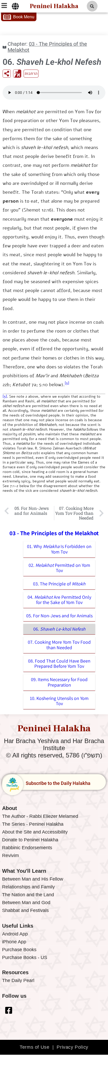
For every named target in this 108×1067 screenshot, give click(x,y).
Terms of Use (34, 1047)
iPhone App (14, 941)
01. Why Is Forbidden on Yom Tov (59, 549)
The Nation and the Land (28, 894)
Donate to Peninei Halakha (30, 839)
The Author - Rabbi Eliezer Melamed (40, 816)
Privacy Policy (72, 1047)
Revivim (10, 855)
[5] (67, 383)
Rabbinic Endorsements (27, 847)
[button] (92, 6)
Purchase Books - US (24, 957)
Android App (15, 934)
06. (59, 629)
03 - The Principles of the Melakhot (47, 47)
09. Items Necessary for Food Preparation (59, 682)
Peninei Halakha (54, 6)
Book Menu (23, 17)
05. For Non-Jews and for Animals (59, 616)
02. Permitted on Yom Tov (59, 568)
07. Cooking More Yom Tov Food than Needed (59, 645)
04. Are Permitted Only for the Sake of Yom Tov (59, 600)
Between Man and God (26, 902)
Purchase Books (19, 949)
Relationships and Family (28, 886)
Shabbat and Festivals (25, 910)
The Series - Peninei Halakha (32, 824)
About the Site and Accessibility (35, 832)
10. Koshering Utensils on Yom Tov (59, 701)
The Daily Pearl (18, 980)
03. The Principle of (59, 584)
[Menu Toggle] (15, 6)
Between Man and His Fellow (32, 879)
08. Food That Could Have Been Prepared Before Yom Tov (59, 663)
